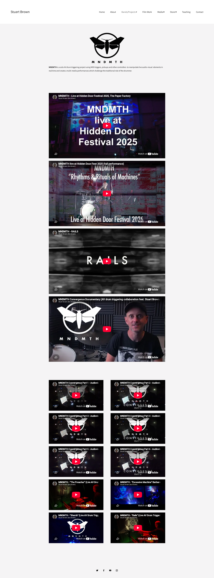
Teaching (186, 12)
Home (102, 12)
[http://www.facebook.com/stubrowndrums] (104, 570)
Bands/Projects (128, 12)
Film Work (147, 12)
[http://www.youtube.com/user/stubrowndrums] (110, 570)
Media (160, 12)
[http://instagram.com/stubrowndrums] (117, 570)
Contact (199, 12)
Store (172, 12)
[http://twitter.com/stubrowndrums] (97, 570)
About (113, 12)
